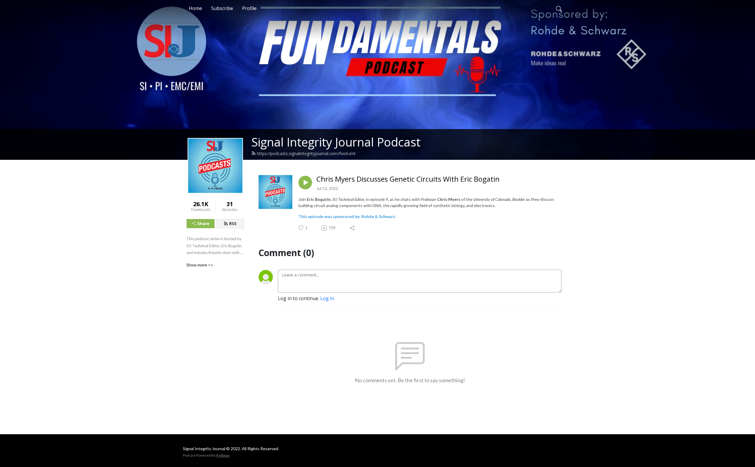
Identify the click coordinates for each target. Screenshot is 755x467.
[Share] (352, 228)
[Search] (559, 8)
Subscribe (222, 8)
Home (195, 8)
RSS (233, 223)
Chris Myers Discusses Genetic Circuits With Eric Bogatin (408, 179)
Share (203, 223)
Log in (327, 298)
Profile (249, 8)
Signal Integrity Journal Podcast (336, 142)
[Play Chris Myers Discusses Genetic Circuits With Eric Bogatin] (305, 182)
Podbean (223, 455)
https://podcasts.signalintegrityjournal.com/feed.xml (306, 153)
